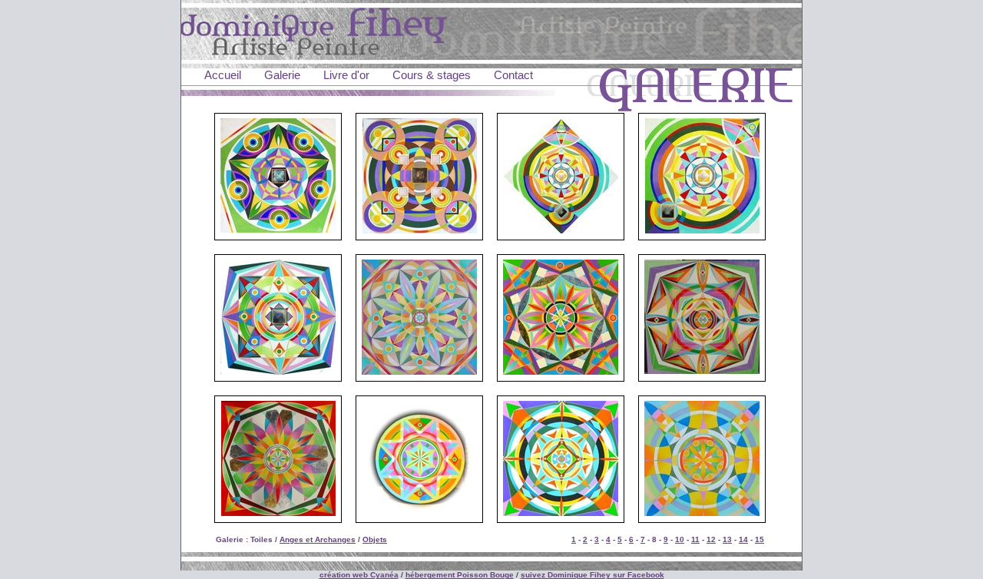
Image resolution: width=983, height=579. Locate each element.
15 (759, 539)
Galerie (282, 74)
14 (743, 539)
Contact (513, 74)
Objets (374, 539)
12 (711, 539)
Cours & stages (431, 74)
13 (727, 539)
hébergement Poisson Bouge (459, 575)
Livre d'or (346, 74)
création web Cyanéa (359, 575)
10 (679, 539)
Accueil (222, 74)
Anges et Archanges (318, 539)
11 (695, 539)
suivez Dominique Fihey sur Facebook (592, 575)
